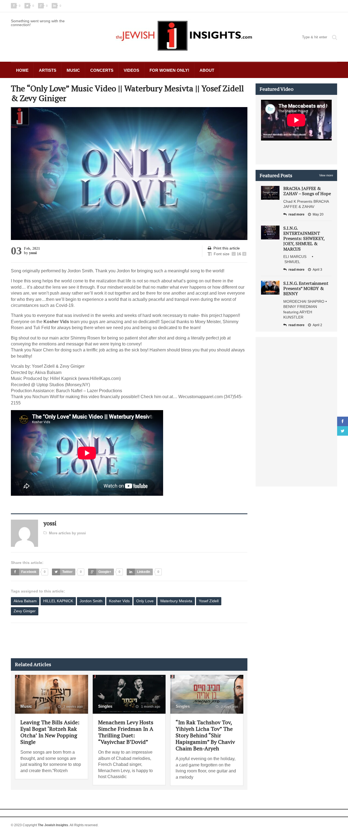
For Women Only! (169, 70)
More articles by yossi (67, 533)
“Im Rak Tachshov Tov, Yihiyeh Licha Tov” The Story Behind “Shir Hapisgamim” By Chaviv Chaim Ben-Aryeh (205, 735)
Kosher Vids (119, 601)
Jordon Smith (91, 601)
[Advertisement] (110, 640)
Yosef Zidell (209, 601)
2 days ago (229, 706)
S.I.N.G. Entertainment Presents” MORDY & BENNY (305, 288)
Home (22, 70)
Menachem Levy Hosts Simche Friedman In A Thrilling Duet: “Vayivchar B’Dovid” (125, 732)
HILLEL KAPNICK (58, 601)
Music (73, 70)
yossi (33, 253)
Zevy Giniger (25, 611)
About (207, 70)
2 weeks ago (73, 706)
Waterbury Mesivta (176, 601)
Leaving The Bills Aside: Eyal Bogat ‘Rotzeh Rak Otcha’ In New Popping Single (49, 732)
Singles (105, 706)
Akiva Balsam (25, 601)
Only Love (145, 601)
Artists (47, 70)
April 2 (317, 325)
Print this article (226, 248)
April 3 (317, 269)
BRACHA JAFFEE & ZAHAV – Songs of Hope (307, 190)
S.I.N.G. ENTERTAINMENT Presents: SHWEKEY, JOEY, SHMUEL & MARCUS (304, 238)
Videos (131, 70)
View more (326, 175)
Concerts (101, 70)
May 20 (318, 214)
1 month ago (150, 706)
